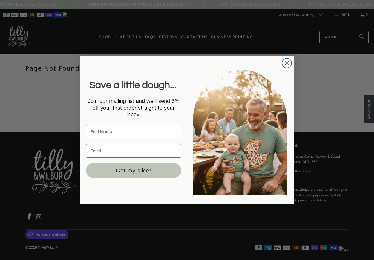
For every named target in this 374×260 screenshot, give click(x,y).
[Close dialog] (287, 63)
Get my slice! (133, 170)
